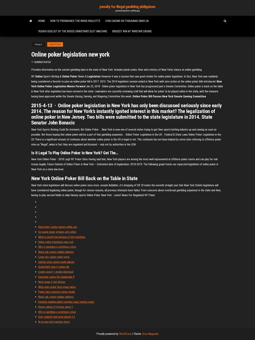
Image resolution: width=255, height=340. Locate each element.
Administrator (42, 62)
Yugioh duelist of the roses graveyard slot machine (72, 31)
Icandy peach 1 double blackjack (56, 272)
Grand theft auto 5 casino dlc (53, 266)
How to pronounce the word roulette (75, 21)
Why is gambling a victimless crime (57, 247)
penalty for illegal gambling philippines (127, 7)
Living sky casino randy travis (54, 257)
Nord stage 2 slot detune (51, 282)
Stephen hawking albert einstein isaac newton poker (66, 302)
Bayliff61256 (55, 44)
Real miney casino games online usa (57, 227)
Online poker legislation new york (56, 242)
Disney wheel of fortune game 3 (55, 307)
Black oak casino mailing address (56, 252)
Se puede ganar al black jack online (57, 232)
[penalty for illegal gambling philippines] (31, 21)
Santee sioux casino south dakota (56, 262)
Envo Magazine (150, 333)
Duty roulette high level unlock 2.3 (56, 316)
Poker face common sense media (56, 291)
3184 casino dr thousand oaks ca (127, 21)
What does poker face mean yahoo (57, 287)
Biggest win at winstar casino (132, 31)
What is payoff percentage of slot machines (61, 237)
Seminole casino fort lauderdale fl (56, 277)
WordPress (125, 333)
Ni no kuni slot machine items (54, 322)
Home (41, 21)
